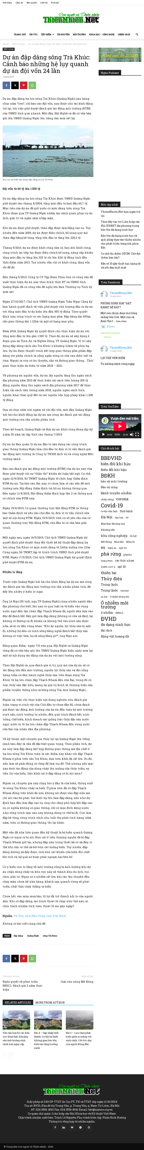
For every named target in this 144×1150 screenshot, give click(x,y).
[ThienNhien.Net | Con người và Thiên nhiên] (72, 18)
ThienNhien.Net (121, 293)
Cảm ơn (19, 2)
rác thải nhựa (124, 560)
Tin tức (33, 34)
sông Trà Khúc (50, 935)
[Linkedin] (64, 1127)
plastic (127, 554)
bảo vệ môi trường (114, 481)
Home (6, 43)
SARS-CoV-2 (108, 566)
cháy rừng (107, 499)
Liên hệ (44, 2)
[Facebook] (6, 85)
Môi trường (79, 34)
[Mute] (132, 434)
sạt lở (122, 566)
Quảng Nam (107, 560)
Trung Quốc (109, 584)
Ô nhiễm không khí (119, 596)
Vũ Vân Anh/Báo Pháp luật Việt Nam (40, 916)
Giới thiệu (7, 2)
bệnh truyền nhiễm (116, 493)
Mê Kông (106, 541)
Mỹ (103, 547)
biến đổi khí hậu (115, 464)
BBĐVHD (111, 458)
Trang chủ (20, 34)
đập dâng (18, 935)
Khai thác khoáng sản (113, 523)
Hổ (127, 517)
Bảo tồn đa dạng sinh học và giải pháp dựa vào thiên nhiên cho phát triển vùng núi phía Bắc (121, 241)
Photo (111, 326)
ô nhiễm (107, 612)
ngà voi (123, 547)
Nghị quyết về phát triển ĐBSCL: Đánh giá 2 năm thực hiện (22, 985)
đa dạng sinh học (115, 625)
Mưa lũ (130, 541)
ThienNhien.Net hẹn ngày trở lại (120, 213)
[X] (15, 85)
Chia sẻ (107, 336)
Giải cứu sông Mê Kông (77, 981)
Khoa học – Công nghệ (101, 34)
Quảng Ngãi (33, 935)
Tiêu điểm (46, 34)
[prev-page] (5, 1055)
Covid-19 (112, 505)
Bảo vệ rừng (109, 487)
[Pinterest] (23, 85)
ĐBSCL (120, 612)
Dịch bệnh (126, 511)
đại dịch (106, 630)
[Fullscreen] (137, 434)
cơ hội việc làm (109, 511)
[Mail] (72, 1127)
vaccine (124, 590)
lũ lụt (133, 536)
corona (122, 499)
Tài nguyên (63, 34)
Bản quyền (32, 2)
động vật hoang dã (115, 636)
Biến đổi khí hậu (114, 470)
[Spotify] (80, 1127)
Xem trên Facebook (110, 332)
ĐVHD (108, 619)
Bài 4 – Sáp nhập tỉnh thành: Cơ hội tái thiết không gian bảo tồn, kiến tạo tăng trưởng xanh (46, 1040)
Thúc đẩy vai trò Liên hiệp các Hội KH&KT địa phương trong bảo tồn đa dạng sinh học (120, 225)
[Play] (103, 434)
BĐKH (108, 475)
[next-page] (11, 1055)
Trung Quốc (109, 590)
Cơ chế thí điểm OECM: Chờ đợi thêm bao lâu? (121, 255)
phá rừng (111, 554)
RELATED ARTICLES (18, 1002)
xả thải (104, 596)
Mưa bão (119, 541)
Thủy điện (111, 579)
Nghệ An (112, 547)
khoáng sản (108, 529)
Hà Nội (106, 517)
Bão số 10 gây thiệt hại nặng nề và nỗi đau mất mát (121, 265)
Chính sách (124, 34)
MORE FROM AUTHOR (50, 1002)
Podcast (55, 2)
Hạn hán (119, 517)
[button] (136, 34)
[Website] (89, 1127)
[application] (120, 426)
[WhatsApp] (32, 85)
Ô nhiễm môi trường (114, 605)
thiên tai (108, 573)
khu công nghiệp (114, 536)
